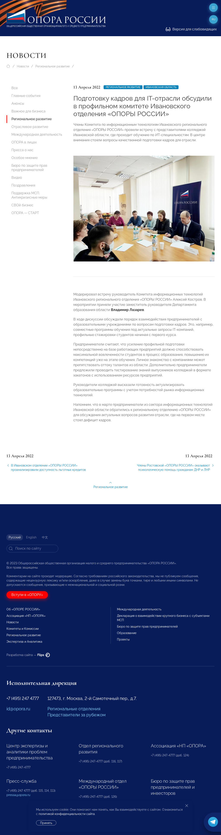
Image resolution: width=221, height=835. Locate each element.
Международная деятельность (36, 134)
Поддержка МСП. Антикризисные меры (29, 195)
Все (14, 88)
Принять (46, 823)
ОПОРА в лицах (24, 142)
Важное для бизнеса (28, 111)
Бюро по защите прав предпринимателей (29, 167)
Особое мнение (24, 158)
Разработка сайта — (25, 655)
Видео (16, 178)
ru (213, 19)
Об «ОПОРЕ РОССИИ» (23, 609)
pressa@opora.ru (18, 795)
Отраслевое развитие (29, 127)
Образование (126, 633)
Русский (15, 537)
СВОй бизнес (22, 205)
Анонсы (17, 103)
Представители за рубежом (76, 714)
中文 (45, 537)
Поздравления (23, 185)
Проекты (123, 639)
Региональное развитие (52, 66)
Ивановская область (161, 87)
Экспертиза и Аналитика (24, 641)
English (31, 537)
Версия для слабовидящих (194, 29)
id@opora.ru (18, 708)
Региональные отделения (73, 708)
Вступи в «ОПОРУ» (27, 595)
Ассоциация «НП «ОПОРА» (26, 615)
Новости (23, 66)
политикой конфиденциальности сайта (67, 814)
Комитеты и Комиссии (22, 628)
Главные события (25, 96)
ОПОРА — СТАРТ (25, 213)
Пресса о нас (22, 150)
